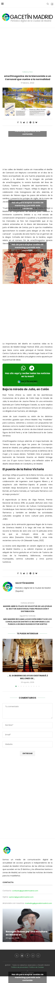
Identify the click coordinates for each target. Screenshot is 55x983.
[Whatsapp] (38, 955)
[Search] (47, 4)
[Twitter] (17, 955)
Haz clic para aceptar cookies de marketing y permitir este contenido (27, 131)
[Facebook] (27, 955)
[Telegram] (22, 955)
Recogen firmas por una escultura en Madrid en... (26, 933)
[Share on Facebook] (18, 122)
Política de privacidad (19, 967)
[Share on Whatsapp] (27, 122)
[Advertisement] (27, 49)
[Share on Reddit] (24, 122)
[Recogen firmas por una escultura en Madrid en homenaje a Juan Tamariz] (27, 925)
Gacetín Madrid (24, 583)
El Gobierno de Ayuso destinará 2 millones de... (28, 677)
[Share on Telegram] (30, 122)
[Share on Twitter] (21, 122)
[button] (5, 663)
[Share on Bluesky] (36, 122)
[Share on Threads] (33, 122)
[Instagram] (33, 955)
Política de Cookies (36, 967)
